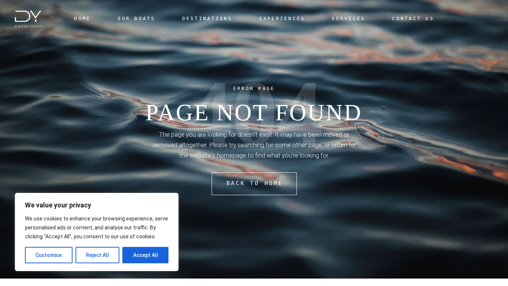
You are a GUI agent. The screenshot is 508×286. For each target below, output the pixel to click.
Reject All (97, 255)
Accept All (145, 255)
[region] (97, 232)
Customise (48, 255)
